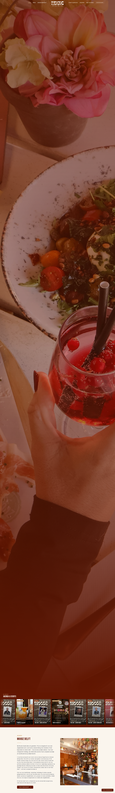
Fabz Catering (90, 2)
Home (29, 2)
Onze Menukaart (24, 787)
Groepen (82, 2)
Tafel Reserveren (107, 790)
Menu (34, 2)
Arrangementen (42, 2)
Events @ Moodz (73, 2)
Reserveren (99, 2)
